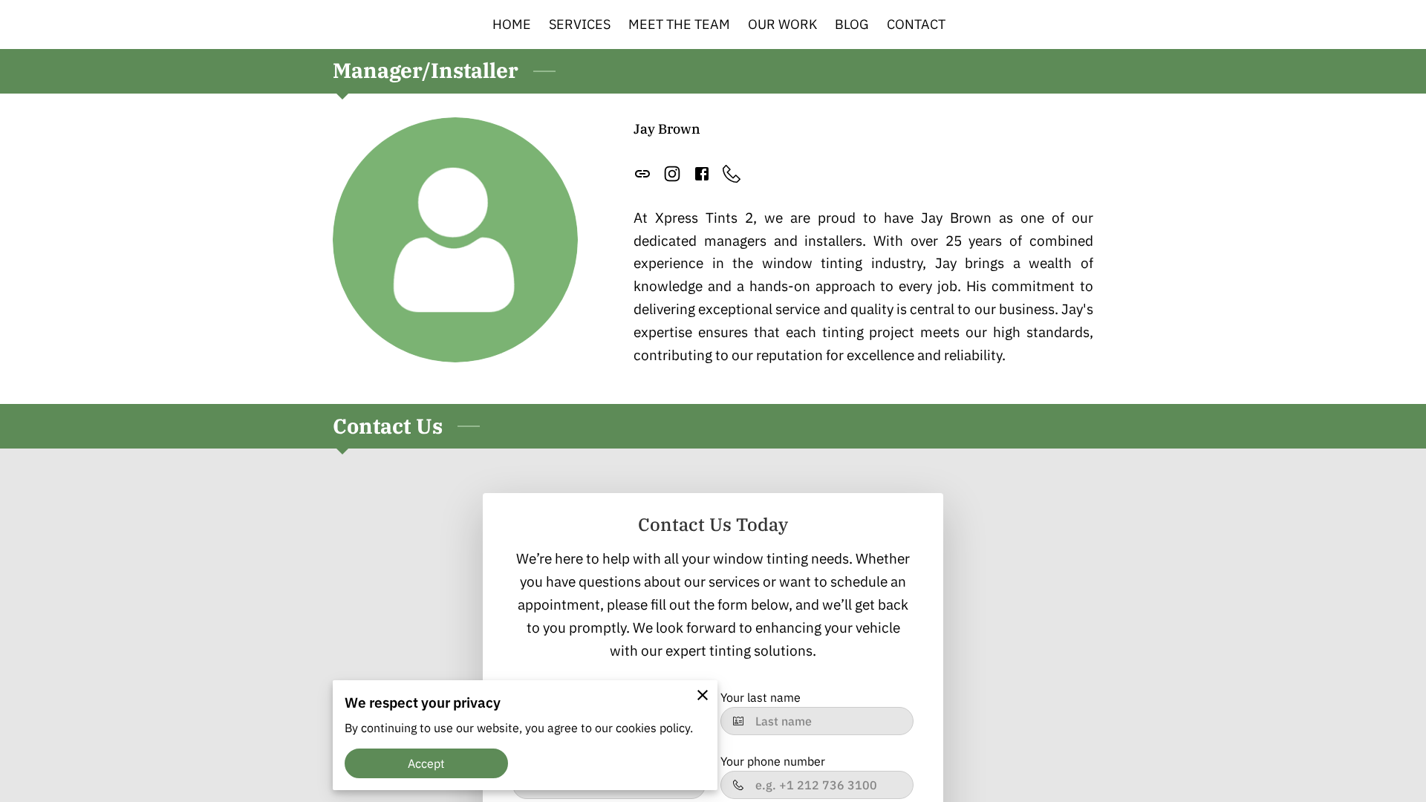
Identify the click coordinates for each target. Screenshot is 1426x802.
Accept (427, 763)
